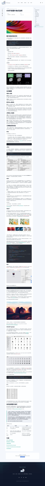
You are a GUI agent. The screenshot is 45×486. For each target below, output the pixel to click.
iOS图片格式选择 (9, 443)
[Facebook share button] (2, 10)
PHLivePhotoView (20, 205)
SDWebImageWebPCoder (22, 242)
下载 (26, 333)
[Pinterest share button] (2, 15)
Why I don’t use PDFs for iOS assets (11, 445)
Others (8, 8)
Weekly (22, 2)
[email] (26, 477)
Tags (28, 2)
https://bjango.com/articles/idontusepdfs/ (12, 324)
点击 (18, 216)
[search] (42, 2)
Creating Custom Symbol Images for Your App (20, 372)
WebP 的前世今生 (9, 448)
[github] (21, 477)
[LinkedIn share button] (2, 14)
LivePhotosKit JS (9, 206)
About (31, 2)
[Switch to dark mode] (40, 2)
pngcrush (21, 140)
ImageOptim (13, 297)
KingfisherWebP (9, 243)
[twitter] (19, 477)
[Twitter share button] (2, 12)
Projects (25, 2)
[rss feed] (23, 477)
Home (18, 2)
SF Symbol (27, 332)
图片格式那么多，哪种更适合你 (10, 441)
